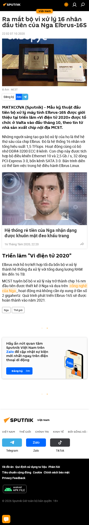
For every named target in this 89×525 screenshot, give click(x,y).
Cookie (37, 472)
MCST (14, 89)
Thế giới (18, 310)
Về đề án (8, 467)
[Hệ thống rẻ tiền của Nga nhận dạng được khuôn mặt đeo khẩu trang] (44, 198)
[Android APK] (15, 489)
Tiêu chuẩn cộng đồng (16, 472)
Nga (6, 310)
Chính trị (42, 431)
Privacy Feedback (13, 478)
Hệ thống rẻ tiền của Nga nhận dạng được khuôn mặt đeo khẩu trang (41, 233)
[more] (82, 244)
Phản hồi (54, 467)
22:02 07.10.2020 (13, 33)
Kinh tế (58, 431)
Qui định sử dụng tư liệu (31, 467)
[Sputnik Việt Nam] (12, 6)
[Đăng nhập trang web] (74, 4)
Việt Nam (8, 431)
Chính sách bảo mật (57, 472)
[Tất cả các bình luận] (6, 519)
